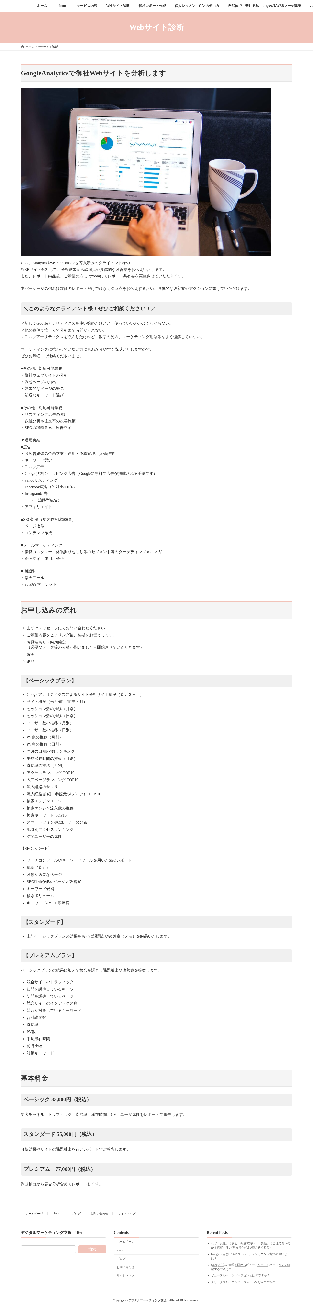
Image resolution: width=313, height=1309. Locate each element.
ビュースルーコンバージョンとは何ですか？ (240, 1275)
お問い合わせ (99, 1213)
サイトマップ (126, 1213)
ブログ (76, 1213)
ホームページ (34, 1213)
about (57, 1213)
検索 (92, 1249)
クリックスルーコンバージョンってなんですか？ (243, 1282)
